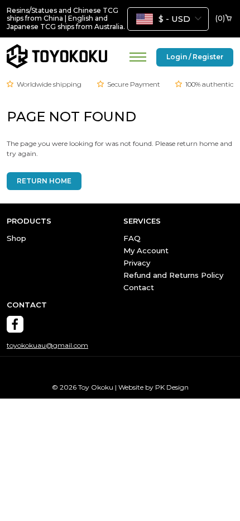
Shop (16, 238)
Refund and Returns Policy (173, 275)
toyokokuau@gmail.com (47, 345)
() (220, 18)
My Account (146, 250)
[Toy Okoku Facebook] (15, 324)
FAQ (132, 238)
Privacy (136, 262)
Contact (138, 287)
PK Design (172, 387)
